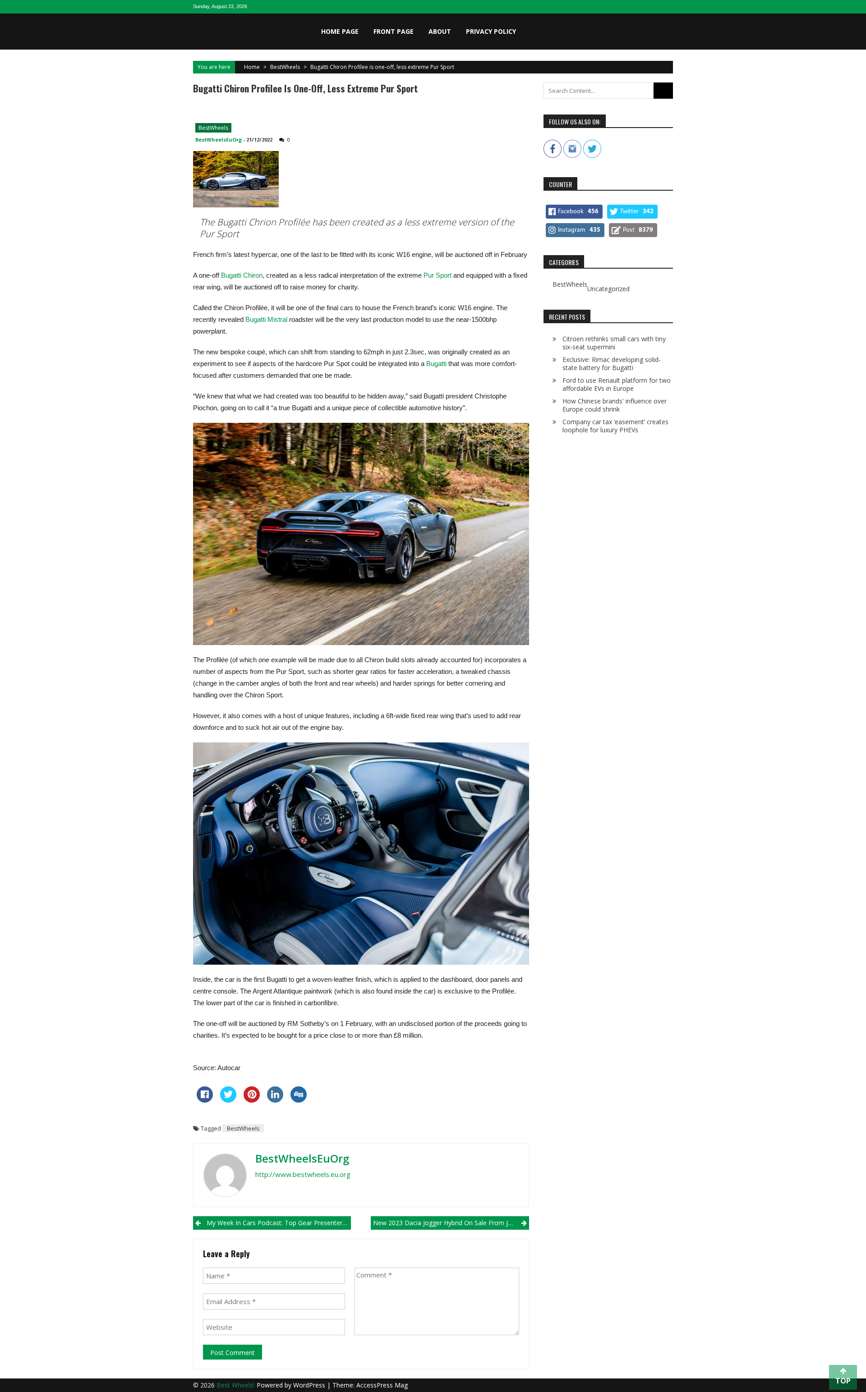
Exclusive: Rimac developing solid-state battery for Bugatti (611, 363)
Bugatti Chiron (242, 275)
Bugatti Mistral (266, 319)
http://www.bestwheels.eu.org (302, 1174)
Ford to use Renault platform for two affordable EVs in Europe (616, 384)
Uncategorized (608, 289)
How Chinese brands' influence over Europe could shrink (614, 405)
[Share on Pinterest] (252, 1099)
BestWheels (285, 67)
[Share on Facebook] (205, 1099)
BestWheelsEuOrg (218, 139)
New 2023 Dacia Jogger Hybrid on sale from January (450, 1222)
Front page (393, 31)
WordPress (310, 1385)
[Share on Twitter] (228, 1099)
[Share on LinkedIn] (275, 1099)
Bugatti (436, 363)
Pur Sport (438, 275)
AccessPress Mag (382, 1385)
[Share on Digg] (298, 1099)
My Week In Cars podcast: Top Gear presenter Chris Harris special (279, 1222)
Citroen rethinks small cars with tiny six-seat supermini (614, 342)
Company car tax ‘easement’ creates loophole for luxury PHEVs (615, 425)
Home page (340, 31)
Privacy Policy (491, 31)
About (439, 31)
